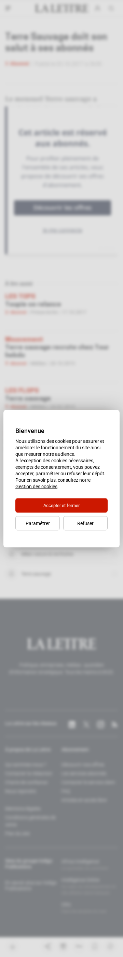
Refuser (85, 523)
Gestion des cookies (36, 486)
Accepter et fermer (61, 505)
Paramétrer (38, 523)
